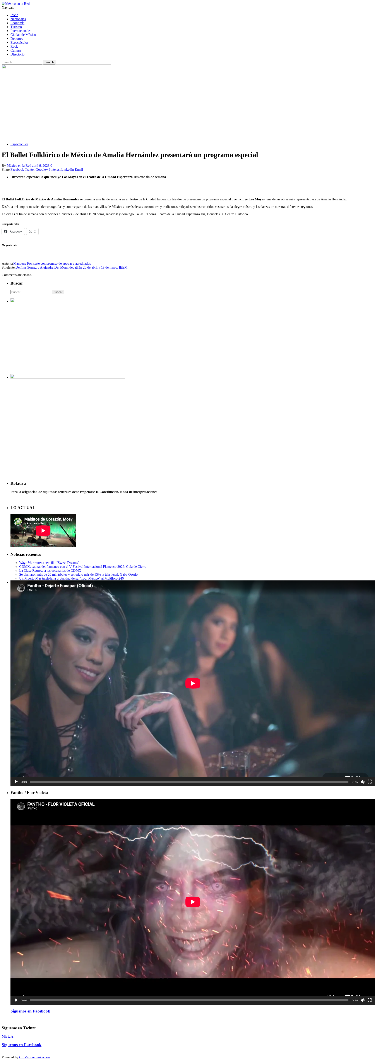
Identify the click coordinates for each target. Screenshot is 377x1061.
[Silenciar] (362, 782)
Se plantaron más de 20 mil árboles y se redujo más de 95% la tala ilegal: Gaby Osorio (78, 574)
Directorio (17, 54)
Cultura (15, 50)
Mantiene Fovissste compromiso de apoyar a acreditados (52, 263)
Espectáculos (19, 42)
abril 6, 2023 (41, 165)
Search (49, 62)
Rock (14, 46)
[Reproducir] (16, 782)
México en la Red (19, 165)
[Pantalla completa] (369, 782)
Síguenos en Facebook (30, 1011)
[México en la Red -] (17, 3)
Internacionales (20, 31)
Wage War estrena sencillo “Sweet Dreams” (49, 562)
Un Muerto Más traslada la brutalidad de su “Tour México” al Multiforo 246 (71, 578)
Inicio (14, 15)
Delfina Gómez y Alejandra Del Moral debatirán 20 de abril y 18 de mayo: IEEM (71, 267)
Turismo (16, 27)
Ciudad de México (23, 34)
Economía (17, 23)
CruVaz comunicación (34, 1057)
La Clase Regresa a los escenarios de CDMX (50, 570)
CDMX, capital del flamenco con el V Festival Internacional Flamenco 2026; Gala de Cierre (82, 566)
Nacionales (18, 19)
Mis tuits (8, 1036)
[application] (192, 683)
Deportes (16, 38)
